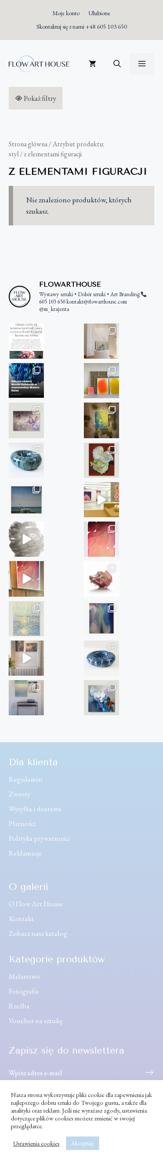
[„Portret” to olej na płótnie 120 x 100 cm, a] (101, 697)
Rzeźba (19, 1006)
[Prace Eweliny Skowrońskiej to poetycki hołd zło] (26, 658)
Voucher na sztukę (36, 1020)
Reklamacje (25, 853)
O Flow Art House (36, 904)
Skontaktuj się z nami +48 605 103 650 (82, 26)
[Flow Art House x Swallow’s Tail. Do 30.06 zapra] (26, 578)
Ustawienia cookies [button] (36, 1143)
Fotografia (24, 991)
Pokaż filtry (40, 98)
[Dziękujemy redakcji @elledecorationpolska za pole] (26, 341)
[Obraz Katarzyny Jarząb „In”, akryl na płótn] (101, 539)
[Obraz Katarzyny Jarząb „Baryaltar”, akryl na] (101, 420)
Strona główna (28, 144)
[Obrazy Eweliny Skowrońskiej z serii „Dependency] (26, 420)
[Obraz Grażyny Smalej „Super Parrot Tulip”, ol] (101, 460)
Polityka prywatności (39, 838)
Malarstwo (24, 976)
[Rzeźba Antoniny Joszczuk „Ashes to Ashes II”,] (101, 578)
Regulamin (26, 779)
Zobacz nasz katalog (38, 933)
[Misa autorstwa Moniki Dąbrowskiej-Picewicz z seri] (26, 460)
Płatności (22, 823)
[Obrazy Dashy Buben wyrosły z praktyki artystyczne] (101, 380)
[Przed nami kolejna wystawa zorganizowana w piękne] (26, 380)
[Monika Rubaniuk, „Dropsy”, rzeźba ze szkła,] (101, 341)
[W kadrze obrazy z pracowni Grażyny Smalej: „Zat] (26, 697)
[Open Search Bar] (117, 64)
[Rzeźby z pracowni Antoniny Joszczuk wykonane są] (26, 539)
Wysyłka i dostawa (35, 808)
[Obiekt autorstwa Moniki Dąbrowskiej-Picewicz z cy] (101, 658)
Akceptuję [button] (82, 1143)
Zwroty (19, 794)
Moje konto (66, 13)
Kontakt (21, 918)
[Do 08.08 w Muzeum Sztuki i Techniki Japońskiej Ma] (101, 499)
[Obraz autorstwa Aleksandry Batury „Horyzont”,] (26, 499)
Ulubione (99, 13)
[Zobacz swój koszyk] (92, 64)
